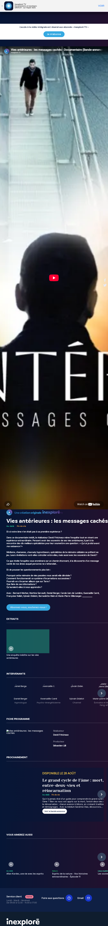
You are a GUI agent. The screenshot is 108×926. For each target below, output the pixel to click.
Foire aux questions (53, 898)
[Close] (2, 6)
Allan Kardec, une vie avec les (25, 873)
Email (80, 898)
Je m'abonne (54, 34)
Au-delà (10, 526)
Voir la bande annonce (54, 811)
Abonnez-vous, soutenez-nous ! (28, 607)
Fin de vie (21, 526)
